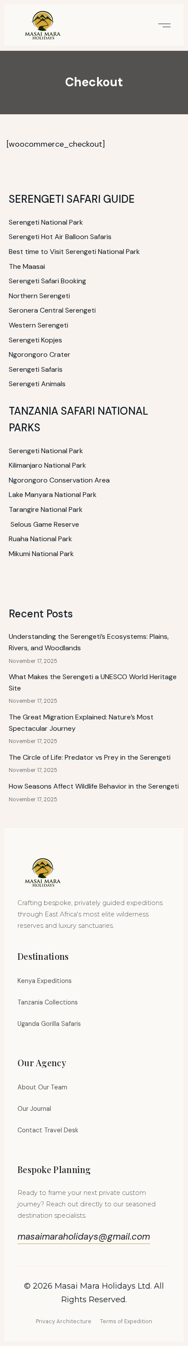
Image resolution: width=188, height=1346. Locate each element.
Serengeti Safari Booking (47, 280)
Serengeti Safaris (36, 369)
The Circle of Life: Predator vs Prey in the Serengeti (90, 757)
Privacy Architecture (63, 1321)
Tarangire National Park (46, 509)
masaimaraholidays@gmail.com (83, 1236)
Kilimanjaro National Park (47, 465)
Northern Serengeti (39, 295)
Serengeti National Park (46, 222)
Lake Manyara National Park (53, 494)
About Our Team (42, 1087)
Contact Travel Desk (47, 1130)
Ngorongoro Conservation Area (59, 480)
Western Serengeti (38, 325)
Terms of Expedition (126, 1321)
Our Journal (34, 1109)
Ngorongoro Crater (39, 354)
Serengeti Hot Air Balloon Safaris (60, 236)
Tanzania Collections (47, 1002)
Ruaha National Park (40, 538)
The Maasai (27, 266)
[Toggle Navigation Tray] (163, 25)
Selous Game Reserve (44, 524)
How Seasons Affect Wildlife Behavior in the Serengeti (94, 786)
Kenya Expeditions (44, 981)
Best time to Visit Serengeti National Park (74, 251)
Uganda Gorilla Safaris (49, 1024)
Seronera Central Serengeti (52, 310)
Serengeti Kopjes (35, 340)
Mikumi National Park (41, 553)
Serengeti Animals (37, 383)
